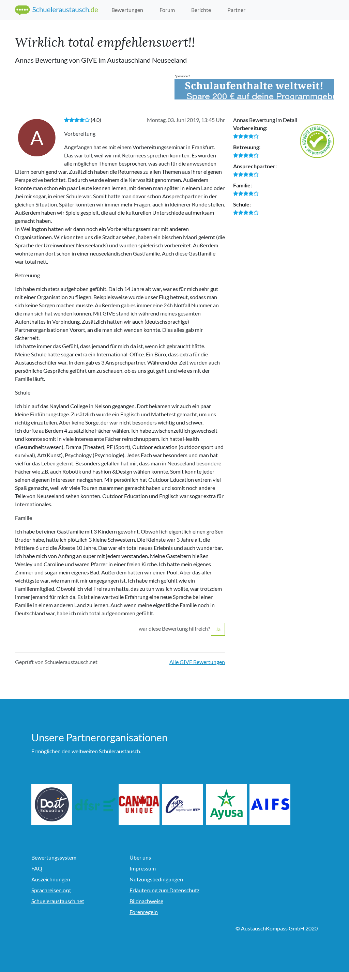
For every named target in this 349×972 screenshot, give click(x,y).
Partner (236, 9)
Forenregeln (144, 912)
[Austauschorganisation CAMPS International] (185, 804)
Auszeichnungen (50, 879)
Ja (218, 629)
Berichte (201, 9)
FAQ (36, 868)
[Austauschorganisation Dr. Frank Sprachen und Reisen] (98, 804)
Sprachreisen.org (51, 890)
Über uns (140, 857)
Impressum (143, 868)
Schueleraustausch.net (57, 901)
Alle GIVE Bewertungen (197, 662)
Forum (167, 9)
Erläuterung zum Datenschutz (164, 890)
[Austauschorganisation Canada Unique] (142, 804)
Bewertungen (127, 9)
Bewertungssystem (53, 857)
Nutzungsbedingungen (156, 879)
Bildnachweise (146, 901)
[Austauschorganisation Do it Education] (54, 804)
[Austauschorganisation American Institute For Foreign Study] (273, 804)
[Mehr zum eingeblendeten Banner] (254, 89)
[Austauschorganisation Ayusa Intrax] (229, 804)
